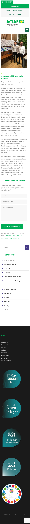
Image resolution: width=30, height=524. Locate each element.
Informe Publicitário (10, 289)
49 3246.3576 (8, 2)
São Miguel (7, 306)
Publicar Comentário (12, 226)
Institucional (7, 293)
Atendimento (5, 355)
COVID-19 (7, 268)
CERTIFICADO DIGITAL (15, 15)
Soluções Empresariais (11, 310)
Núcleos (6, 297)
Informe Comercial (9, 285)
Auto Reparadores (9, 260)
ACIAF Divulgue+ (6, 361)
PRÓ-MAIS (7, 301)
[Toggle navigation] (27, 30)
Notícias (3, 350)
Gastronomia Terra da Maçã (13, 277)
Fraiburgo (4, 353)
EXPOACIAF (5, 358)
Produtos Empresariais (8, 345)
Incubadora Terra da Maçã (12, 281)
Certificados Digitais (10, 264)
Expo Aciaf (7, 272)
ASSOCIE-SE (15, 6)
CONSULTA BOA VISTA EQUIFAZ (15, 10)
